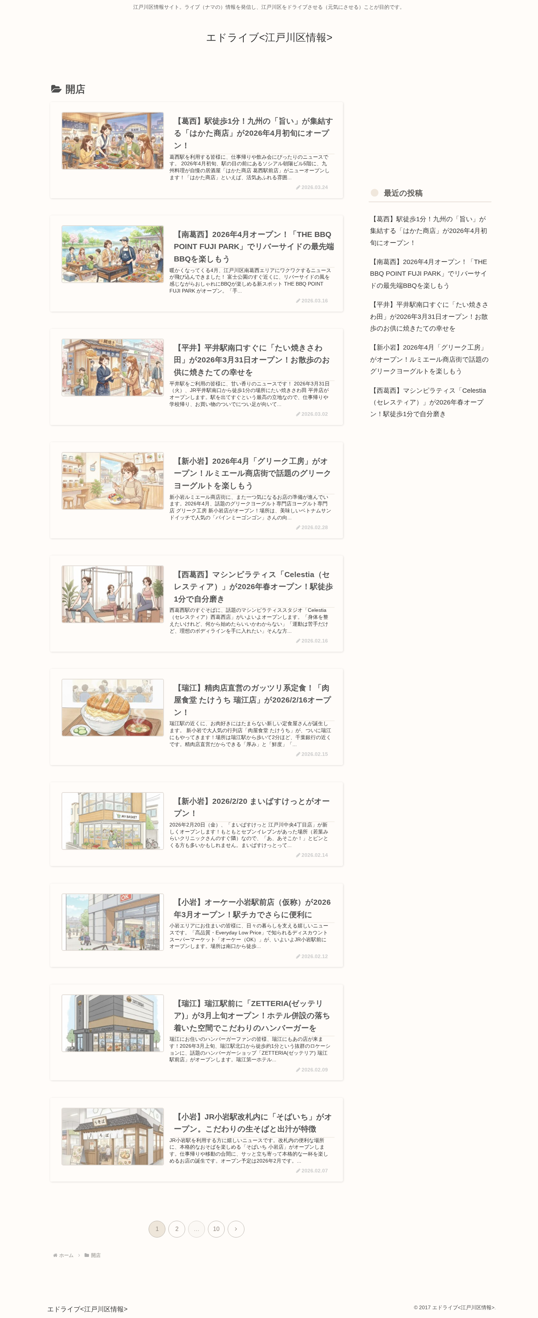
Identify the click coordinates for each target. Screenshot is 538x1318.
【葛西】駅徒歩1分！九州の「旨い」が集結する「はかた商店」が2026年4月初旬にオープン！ (428, 230)
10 (216, 1229)
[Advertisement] (430, 122)
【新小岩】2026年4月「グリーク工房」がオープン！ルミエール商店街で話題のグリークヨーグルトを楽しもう (429, 359)
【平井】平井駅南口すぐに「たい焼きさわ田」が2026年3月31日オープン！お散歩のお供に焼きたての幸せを (429, 316)
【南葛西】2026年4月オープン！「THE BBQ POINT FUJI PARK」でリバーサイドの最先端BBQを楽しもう (428, 273)
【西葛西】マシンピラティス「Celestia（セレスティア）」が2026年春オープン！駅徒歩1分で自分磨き (428, 402)
